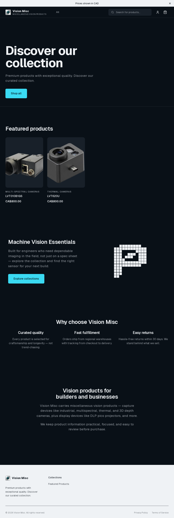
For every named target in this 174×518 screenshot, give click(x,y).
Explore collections (26, 278)
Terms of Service (160, 513)
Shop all (16, 93)
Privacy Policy (141, 513)
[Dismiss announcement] (170, 3)
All (57, 12)
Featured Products (58, 484)
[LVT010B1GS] (24, 162)
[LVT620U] (66, 162)
